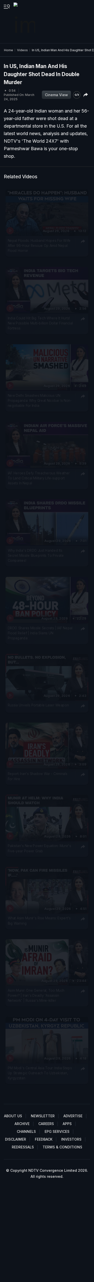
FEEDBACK (43, 1139)
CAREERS (46, 1124)
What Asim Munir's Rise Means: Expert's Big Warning (39, 920)
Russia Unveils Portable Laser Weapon (38, 705)
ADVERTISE (72, 1116)
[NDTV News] (25, 21)
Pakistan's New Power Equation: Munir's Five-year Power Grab (39, 848)
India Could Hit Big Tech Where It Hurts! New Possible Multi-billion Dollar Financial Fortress (40, 323)
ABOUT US (13, 1116)
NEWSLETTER (43, 1116)
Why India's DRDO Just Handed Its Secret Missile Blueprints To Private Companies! (36, 555)
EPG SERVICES (57, 1131)
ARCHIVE (22, 1124)
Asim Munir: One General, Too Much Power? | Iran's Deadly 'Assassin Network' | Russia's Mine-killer (36, 995)
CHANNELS (26, 1131)
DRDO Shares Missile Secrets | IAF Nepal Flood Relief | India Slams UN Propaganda (40, 633)
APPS (67, 1124)
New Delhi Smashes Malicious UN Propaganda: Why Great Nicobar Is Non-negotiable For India (40, 400)
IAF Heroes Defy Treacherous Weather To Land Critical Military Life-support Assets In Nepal (39, 478)
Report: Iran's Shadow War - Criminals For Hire (37, 776)
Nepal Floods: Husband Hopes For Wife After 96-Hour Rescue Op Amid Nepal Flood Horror (39, 245)
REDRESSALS (23, 1147)
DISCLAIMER (15, 1139)
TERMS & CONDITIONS (62, 1147)
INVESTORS (71, 1139)
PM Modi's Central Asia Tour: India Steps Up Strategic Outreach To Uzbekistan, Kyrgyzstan (40, 1073)
